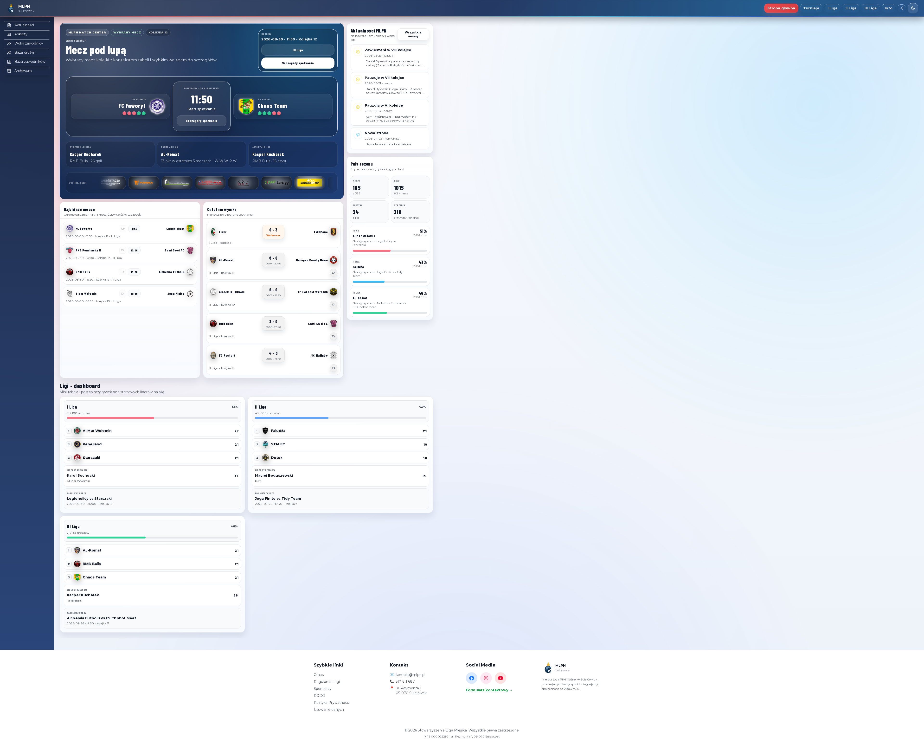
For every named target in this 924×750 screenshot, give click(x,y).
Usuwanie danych (329, 709)
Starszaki (91, 457)
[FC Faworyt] (157, 106)
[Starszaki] (77, 457)
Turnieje (811, 8)
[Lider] (213, 232)
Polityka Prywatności (332, 702)
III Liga (871, 8)
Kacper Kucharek (83, 595)
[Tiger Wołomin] (70, 293)
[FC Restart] (213, 355)
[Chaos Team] (246, 106)
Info (888, 8)
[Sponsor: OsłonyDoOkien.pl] (110, 182)
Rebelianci (92, 444)
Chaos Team (94, 577)
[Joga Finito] (190, 293)
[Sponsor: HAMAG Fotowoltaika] (309, 182)
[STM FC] (265, 444)
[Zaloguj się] (902, 8)
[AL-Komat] (213, 260)
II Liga (851, 8)
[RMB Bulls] (70, 272)
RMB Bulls (92, 564)
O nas (319, 675)
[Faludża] (265, 430)
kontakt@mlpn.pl (410, 675)
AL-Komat (92, 550)
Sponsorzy (323, 688)
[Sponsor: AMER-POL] (143, 182)
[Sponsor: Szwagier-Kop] (243, 182)
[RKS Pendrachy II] (70, 250)
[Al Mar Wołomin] (77, 430)
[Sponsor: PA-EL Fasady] (176, 182)
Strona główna (781, 8)
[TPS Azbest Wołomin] (333, 292)
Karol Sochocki (81, 475)
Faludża (278, 431)
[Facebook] (471, 678)
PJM (258, 481)
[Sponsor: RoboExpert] (276, 182)
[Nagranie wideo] (333, 272)
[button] (130, 231)
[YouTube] (500, 678)
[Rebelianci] (77, 444)
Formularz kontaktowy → (489, 690)
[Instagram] (486, 678)
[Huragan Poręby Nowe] (333, 260)
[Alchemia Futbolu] (190, 272)
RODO (319, 695)
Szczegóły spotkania (298, 63)
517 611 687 (405, 681)
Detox (276, 457)
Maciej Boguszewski (274, 475)
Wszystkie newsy (413, 34)
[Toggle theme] (913, 8)
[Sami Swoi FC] (190, 250)
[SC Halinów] (333, 355)
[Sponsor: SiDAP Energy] (210, 182)
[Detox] (265, 457)
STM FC (278, 444)
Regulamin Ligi (327, 681)
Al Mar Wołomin (97, 431)
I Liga (832, 8)
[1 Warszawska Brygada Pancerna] (333, 232)
